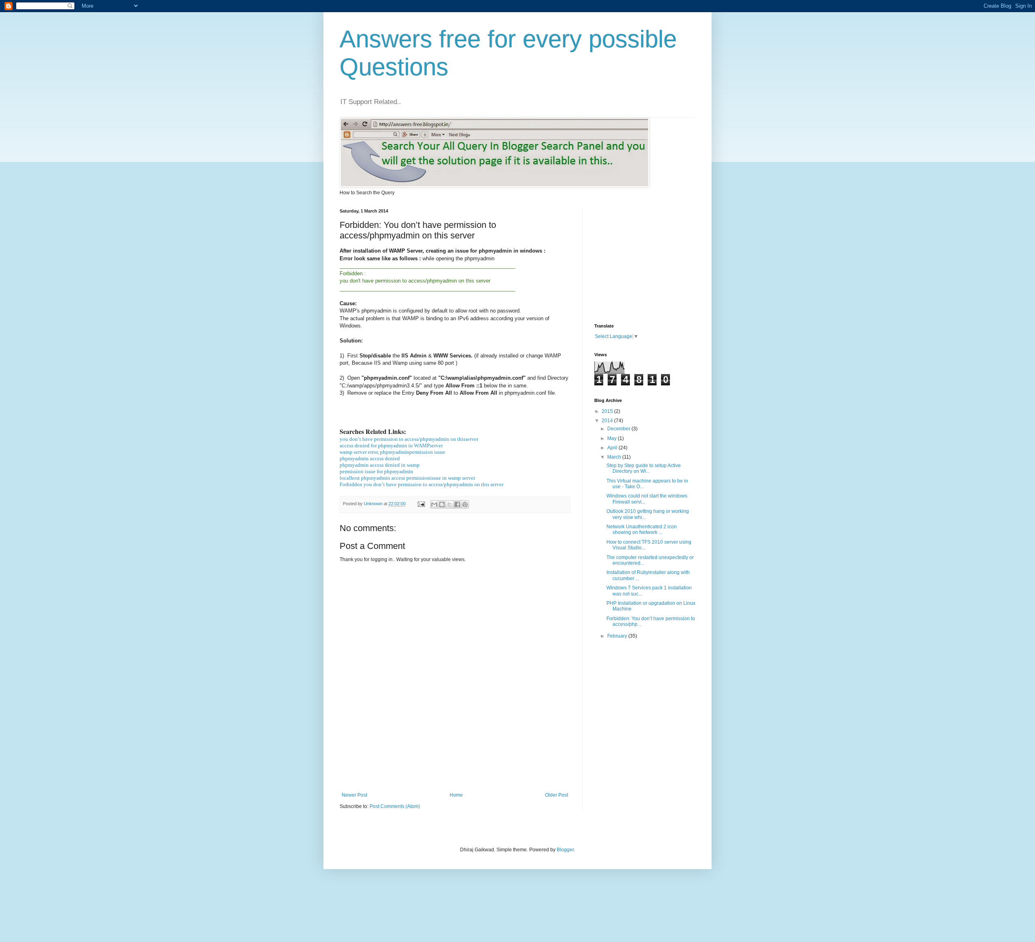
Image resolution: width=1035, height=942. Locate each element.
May (612, 438)
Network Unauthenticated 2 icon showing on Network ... (641, 529)
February (617, 636)
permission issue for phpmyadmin (376, 471)
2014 (608, 420)
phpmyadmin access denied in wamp (380, 465)
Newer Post (354, 795)
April (613, 448)
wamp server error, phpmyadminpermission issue (392, 452)
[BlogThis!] (442, 504)
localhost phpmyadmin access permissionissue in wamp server (407, 478)
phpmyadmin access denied (370, 458)
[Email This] (434, 504)
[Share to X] (450, 504)
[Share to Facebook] (457, 504)
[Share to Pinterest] (465, 504)
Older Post (556, 795)
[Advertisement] (487, 764)
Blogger (565, 850)
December (619, 429)
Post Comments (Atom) (395, 806)
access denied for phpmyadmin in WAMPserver (391, 445)
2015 (608, 411)
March (614, 457)
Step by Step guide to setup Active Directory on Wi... (643, 468)
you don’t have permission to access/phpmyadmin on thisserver (409, 439)
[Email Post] (421, 503)
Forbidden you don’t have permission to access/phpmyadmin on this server (421, 484)
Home (456, 795)
